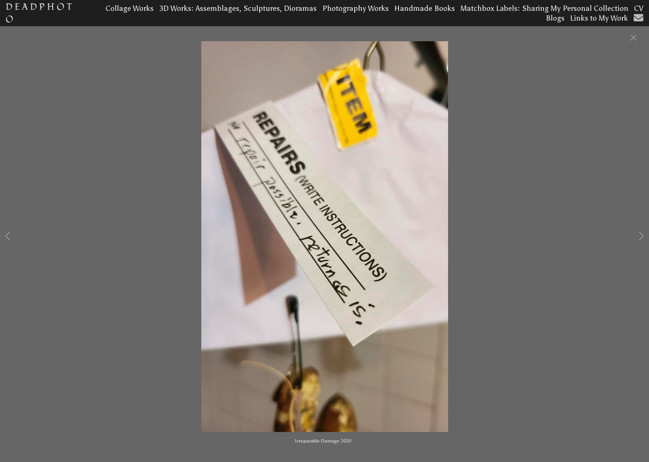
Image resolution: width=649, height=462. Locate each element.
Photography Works (355, 8)
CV (638, 8)
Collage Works (130, 8)
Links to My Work (599, 18)
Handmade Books (424, 8)
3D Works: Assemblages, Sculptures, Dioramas (238, 8)
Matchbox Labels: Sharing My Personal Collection (544, 8)
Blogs (555, 18)
